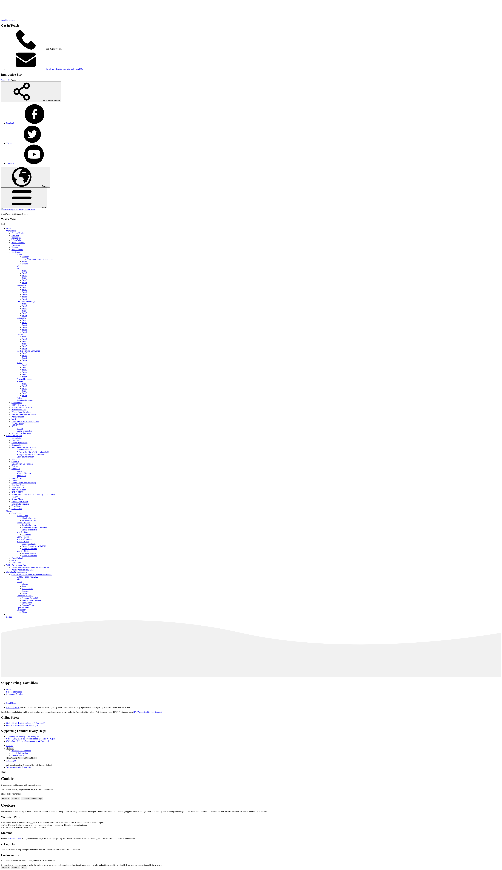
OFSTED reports (19, 405)
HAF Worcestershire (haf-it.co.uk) (147, 712)
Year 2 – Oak (22, 532)
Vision (19, 579)
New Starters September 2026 (24, 447)
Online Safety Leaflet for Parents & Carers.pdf (25, 723)
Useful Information (24, 431)
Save (24, 868)
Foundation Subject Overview (34, 527)
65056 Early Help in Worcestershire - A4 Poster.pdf (27, 741)
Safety (24, 593)
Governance (17, 403)
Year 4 (24, 278)
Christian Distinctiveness (16, 572)
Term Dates (16, 506)
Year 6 (24, 282)
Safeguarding (17, 445)
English (20, 254)
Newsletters (21, 475)
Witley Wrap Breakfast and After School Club (30, 567)
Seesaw (15, 497)
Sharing (25, 584)
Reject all (5, 799)
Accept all (15, 799)
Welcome (15, 235)
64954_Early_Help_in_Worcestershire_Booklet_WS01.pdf (30, 739)
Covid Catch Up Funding (22, 464)
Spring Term (27, 603)
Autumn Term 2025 (30, 598)
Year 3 (24, 275)
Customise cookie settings (32, 799)
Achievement (27, 588)
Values (19, 581)
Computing (21, 285)
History (20, 334)
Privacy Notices (18, 487)
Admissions (16, 238)
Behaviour (16, 247)
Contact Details (18, 233)
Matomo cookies (14, 838)
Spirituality (21, 610)
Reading (25, 257)
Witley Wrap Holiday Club (23, 570)
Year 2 (24, 273)
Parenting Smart (12, 707)
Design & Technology (26, 301)
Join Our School (18, 242)
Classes (9, 511)
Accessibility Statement (21, 433)
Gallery (15, 560)
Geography (21, 318)
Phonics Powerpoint (30, 518)
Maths (19, 266)
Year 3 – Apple (23, 537)
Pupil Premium (18, 417)
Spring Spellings (29, 544)
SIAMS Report (18, 424)
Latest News (17, 478)
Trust (24, 586)
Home (8, 228)
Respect (25, 591)
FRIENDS (16, 468)
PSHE (19, 398)
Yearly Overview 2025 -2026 (34, 546)
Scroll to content (8, 20)
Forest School (17, 558)
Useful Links (17, 508)
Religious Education (25, 400)
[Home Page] (18, 209)
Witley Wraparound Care (16, 565)
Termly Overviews (29, 520)
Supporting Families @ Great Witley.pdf (22, 736)
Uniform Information (25, 457)
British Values (17, 249)
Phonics (25, 261)
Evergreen (16, 440)
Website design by (18, 767)
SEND (14, 426)
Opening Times (18, 485)
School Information (14, 435)
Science (20, 381)
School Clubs (17, 499)
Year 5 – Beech (23, 541)
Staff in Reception (24, 450)
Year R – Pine (22, 516)
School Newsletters (19, 443)
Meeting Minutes (24, 473)
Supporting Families (20, 501)
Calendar (15, 461)
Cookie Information (20, 753)
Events (19, 471)
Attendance (16, 459)
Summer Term (28, 605)
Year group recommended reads (40, 259)
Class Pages (16, 513)
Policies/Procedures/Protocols (24, 414)
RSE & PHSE (17, 492)
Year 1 (24, 271)
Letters (14, 480)
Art (18, 268)
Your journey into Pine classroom (30, 454)
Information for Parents (31, 600)
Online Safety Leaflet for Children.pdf (22, 725)
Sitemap (9, 745)
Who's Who (16, 240)
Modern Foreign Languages (28, 351)
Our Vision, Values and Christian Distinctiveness (32, 574)
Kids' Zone (16, 563)
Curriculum (16, 252)
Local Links (22, 612)
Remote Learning (19, 490)
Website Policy (18, 755)
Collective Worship (25, 596)
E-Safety (15, 466)
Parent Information (29, 530)
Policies (20, 428)
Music (19, 362)
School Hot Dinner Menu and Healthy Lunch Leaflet (33, 494)
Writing (25, 264)
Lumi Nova (11, 703)
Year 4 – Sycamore (24, 539)
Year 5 (24, 280)
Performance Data (19, 410)
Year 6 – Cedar (23, 551)
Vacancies (16, 245)
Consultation (17, 438)
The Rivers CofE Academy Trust (25, 421)
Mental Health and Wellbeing (24, 483)
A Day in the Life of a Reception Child (33, 452)
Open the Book (23, 607)
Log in (9, 617)
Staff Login (11, 760)
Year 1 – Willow (23, 523)
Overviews (26, 534)
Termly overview (29, 553)
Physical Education (25, 379)
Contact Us (5, 80)
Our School (11, 231)
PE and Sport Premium (21, 412)
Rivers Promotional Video (22, 407)
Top (3, 772)
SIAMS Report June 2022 (27, 577)
